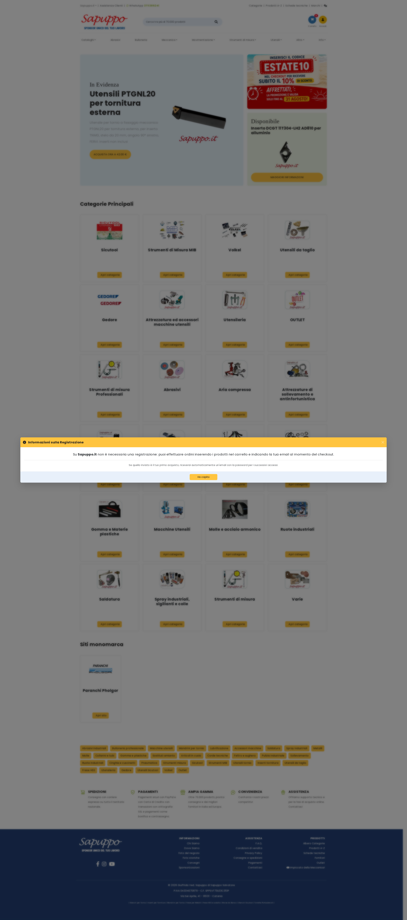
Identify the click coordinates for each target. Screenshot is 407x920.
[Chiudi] (382, 442)
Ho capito (203, 477)
